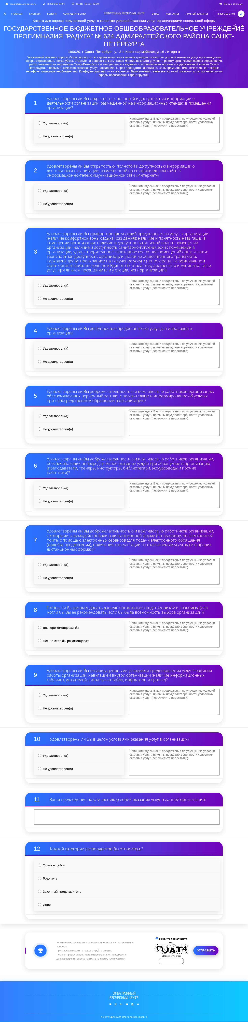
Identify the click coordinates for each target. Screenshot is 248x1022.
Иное (47, 904)
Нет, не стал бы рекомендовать (66, 641)
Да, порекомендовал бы (61, 627)
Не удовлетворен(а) (58, 136)
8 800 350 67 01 (226, 13)
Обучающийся (54, 865)
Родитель (50, 878)
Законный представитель (62, 891)
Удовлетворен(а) (55, 123)
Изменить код (171, 956)
